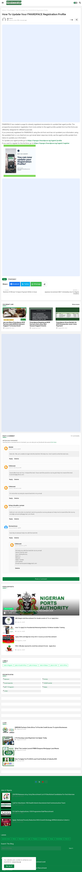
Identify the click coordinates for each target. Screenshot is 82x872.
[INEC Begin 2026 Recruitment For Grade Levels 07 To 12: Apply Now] (8, 621)
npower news (6, 839)
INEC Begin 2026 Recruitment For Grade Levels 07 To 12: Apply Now (36, 618)
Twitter (26, 284)
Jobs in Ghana (44, 665)
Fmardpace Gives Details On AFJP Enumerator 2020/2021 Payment (66, 324)
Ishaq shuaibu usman (16, 505)
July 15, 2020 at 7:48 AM (15, 528)
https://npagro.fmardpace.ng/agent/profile (45, 140)
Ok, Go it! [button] (9, 866)
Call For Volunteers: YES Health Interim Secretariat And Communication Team (38, 803)
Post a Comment (41, 579)
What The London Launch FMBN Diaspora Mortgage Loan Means (37, 748)
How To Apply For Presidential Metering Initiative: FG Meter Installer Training (40, 627)
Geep (51, 839)
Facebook (16, 284)
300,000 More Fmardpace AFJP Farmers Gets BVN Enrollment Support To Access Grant (14, 324)
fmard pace (10, 10)
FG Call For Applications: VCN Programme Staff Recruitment (32, 811)
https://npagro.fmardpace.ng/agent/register (51, 143)
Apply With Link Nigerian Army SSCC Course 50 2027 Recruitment (36, 636)
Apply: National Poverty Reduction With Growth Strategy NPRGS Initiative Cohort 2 (40, 820)
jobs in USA (53, 665)
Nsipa (45, 687)
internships (59, 839)
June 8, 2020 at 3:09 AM (15, 449)
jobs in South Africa (20, 665)
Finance (35, 839)
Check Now (15, 862)
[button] (76, 3)
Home (4, 10)
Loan (28, 839)
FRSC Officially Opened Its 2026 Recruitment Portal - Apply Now (35, 646)
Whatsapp (37, 284)
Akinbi (11, 447)
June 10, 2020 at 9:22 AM (15, 467)
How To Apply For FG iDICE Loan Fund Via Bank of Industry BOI (36, 759)
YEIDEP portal (48, 683)
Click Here (53, 442)
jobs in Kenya (33, 665)
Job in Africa (63, 665)
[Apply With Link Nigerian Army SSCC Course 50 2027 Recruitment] (8, 639)
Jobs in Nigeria (8, 665)
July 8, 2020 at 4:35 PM (14, 507)
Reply (11, 458)
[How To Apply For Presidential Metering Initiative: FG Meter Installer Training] (8, 630)
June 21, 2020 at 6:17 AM (15, 488)
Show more (75, 304)
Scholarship (43, 839)
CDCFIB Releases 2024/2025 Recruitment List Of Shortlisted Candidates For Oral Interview (43, 794)
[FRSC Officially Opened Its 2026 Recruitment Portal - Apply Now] (8, 648)
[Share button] (44, 284)
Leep (6, 691)
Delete (16, 458)
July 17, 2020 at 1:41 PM (21, 545)
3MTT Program (9, 687)
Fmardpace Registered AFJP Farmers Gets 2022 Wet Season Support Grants (40, 324)
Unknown (12, 466)
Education (22, 839)
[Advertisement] (41, 73)
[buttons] (36, 781)
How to (67, 839)
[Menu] (2, 3)
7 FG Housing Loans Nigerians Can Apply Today (31, 738)
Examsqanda (8, 683)
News (14, 839)
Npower (6, 679)
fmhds (46, 679)
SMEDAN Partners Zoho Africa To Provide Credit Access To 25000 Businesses (41, 727)
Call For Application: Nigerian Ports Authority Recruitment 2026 (24, 862)
